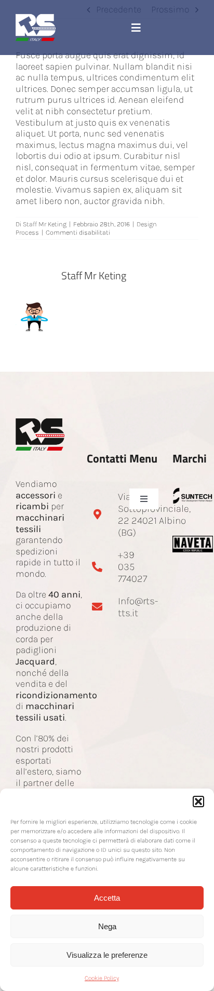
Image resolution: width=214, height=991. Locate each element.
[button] (198, 801)
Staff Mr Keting (44, 224)
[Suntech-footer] (192, 492)
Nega (107, 926)
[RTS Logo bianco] (36, 18)
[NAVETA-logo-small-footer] (192, 540)
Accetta (107, 897)
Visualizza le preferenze (107, 955)
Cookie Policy (102, 978)
